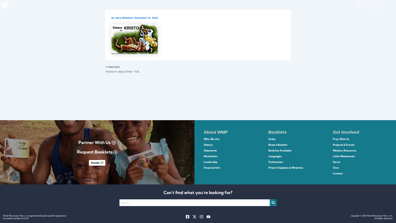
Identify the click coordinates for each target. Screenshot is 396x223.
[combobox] (194, 202)
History (208, 144)
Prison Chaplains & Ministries (285, 167)
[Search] (273, 202)
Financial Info (212, 167)
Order (272, 139)
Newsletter (211, 156)
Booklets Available (280, 150)
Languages (275, 156)
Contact (338, 173)
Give (336, 167)
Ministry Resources (344, 150)
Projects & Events (343, 144)
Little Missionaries (344, 156)
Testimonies (275, 162)
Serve (336, 162)
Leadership (210, 162)
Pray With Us (341, 139)
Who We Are (212, 139)
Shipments (210, 150)
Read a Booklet (277, 144)
